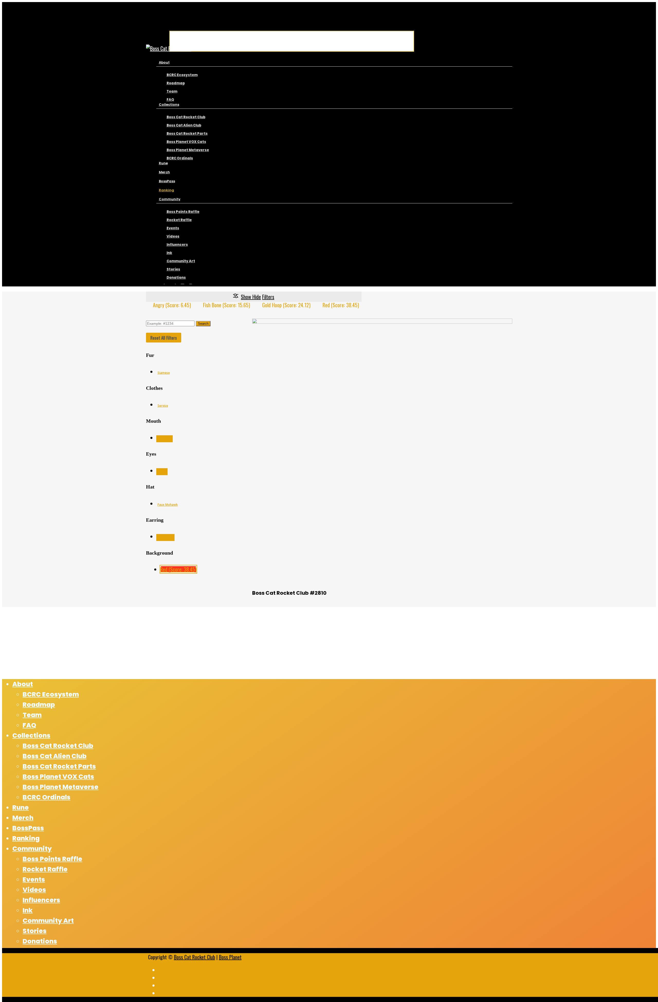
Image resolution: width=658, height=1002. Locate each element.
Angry (162, 472)
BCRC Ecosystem (51, 694)
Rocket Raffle (45, 869)
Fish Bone (164, 439)
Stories (35, 930)
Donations (40, 941)
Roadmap (39, 704)
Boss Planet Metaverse (60, 786)
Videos (34, 889)
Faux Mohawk (168, 504)
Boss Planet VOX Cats (58, 776)
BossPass (28, 828)
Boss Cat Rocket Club (194, 957)
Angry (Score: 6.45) (172, 305)
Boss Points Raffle (52, 858)
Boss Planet (230, 957)
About (22, 684)
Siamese (164, 373)
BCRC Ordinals (46, 797)
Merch (22, 817)
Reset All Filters (163, 338)
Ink (28, 910)
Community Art (48, 920)
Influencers (41, 900)
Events (34, 879)
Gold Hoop (165, 537)
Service (163, 405)
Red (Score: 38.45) (341, 305)
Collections (31, 735)
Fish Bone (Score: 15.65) (226, 305)
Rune (20, 807)
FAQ (29, 725)
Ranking (26, 838)
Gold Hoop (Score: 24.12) (286, 305)
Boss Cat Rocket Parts (59, 766)
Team (32, 714)
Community (32, 848)
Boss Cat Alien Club (55, 756)
